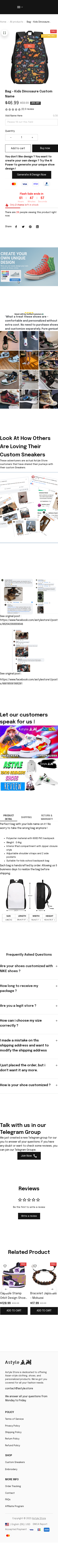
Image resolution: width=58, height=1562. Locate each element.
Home (3, 22)
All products (16, 22)
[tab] (21, 81)
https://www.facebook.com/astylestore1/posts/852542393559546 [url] (29, 622)
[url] (39, 1518)
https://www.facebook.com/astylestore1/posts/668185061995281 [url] (29, 681)
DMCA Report (40, 1524)
